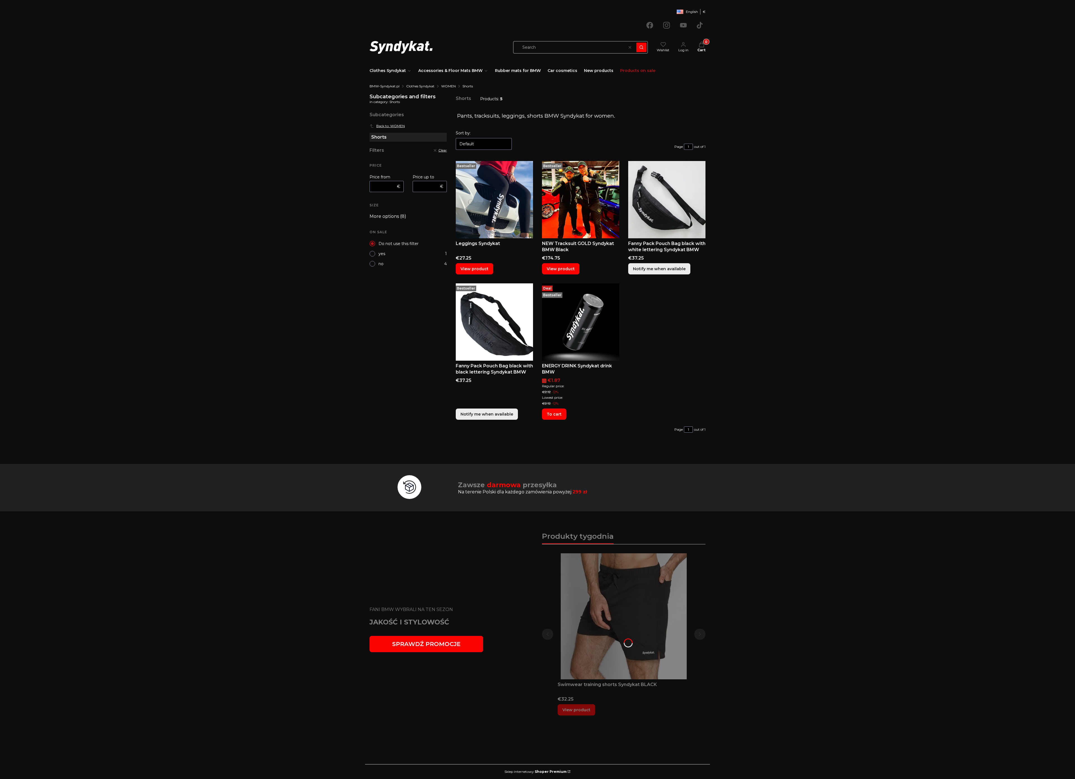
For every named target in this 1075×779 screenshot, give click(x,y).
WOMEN (448, 86)
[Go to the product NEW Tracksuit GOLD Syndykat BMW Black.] (580, 199)
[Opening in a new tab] (650, 25)
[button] (641, 47)
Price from (380, 176)
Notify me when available (659, 268)
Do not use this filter (398, 243)
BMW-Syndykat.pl (384, 86)
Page (678, 146)
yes (381, 253)
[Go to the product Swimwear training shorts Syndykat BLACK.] (624, 616)
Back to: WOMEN (390, 126)
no (381, 263)
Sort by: (463, 133)
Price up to (423, 176)
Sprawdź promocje (426, 643)
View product (475, 268)
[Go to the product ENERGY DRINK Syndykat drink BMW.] (580, 322)
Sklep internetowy (535, 771)
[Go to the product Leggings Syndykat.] (494, 199)
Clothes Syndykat (420, 86)
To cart (554, 414)
